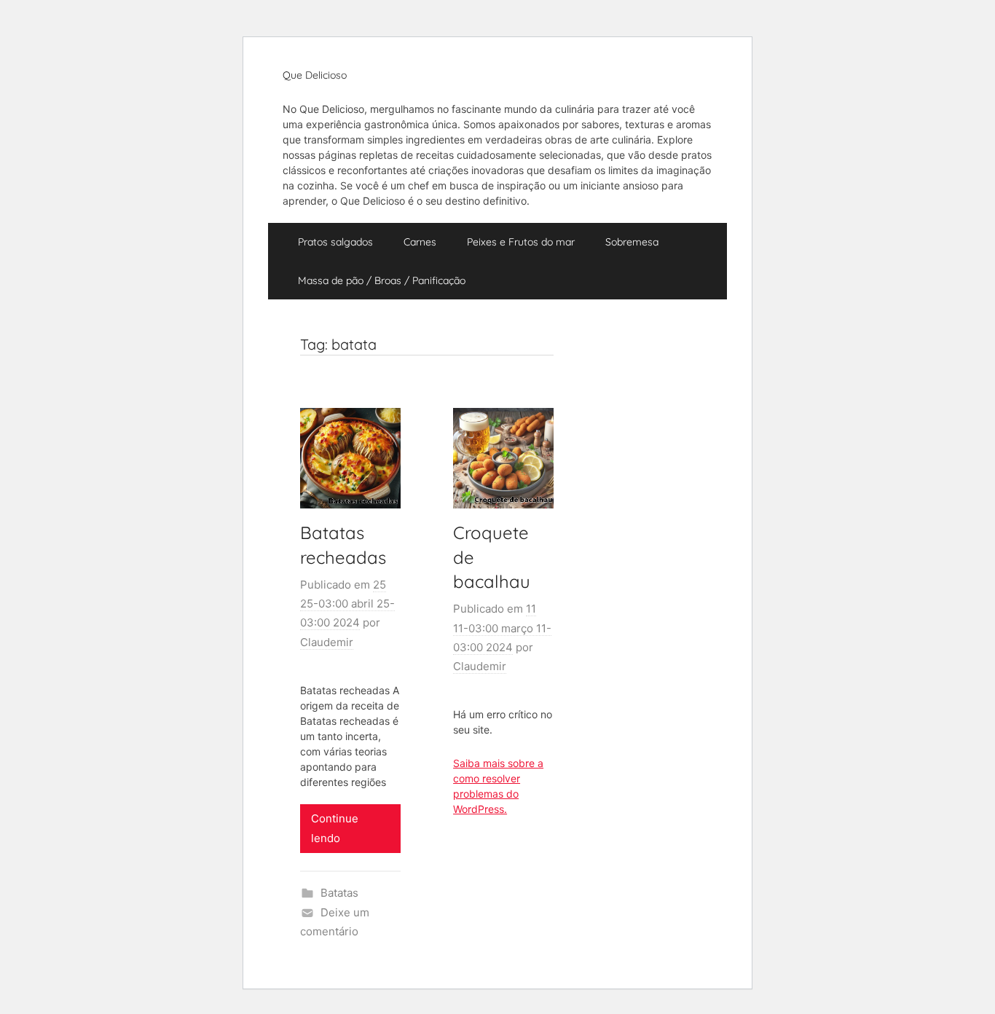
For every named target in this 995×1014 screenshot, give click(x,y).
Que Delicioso (315, 75)
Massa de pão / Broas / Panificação (381, 280)
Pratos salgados (335, 241)
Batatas (339, 893)
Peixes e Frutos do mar (521, 241)
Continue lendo (334, 827)
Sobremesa (631, 241)
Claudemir (326, 642)
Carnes (420, 241)
